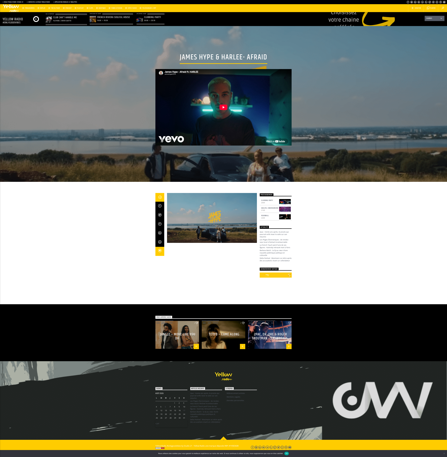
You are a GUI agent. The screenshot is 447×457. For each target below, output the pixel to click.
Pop (170, 323)
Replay (42, 8)
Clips (91, 8)
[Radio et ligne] (289, 275)
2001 (204, 323)
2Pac (251, 323)
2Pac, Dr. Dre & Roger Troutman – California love (270, 338)
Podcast (69, 8)
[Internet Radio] (200, 448)
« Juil (157, 423)
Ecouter (417, 8)
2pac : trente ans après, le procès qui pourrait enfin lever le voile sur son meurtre (274, 234)
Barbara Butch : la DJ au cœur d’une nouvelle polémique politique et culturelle (274, 252)
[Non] (444, 453)
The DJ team (55, 8)
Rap (272, 323)
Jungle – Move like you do (177, 336)
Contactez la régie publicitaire (39, 2)
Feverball (265, 215)
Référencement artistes (236, 393)
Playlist (80, 8)
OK (287, 453)
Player (432, 8)
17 (184, 410)
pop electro (226, 152)
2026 (158, 323)
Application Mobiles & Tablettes (66, 2)
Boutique (102, 8)
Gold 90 (266, 323)
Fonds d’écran (116, 8)
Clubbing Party (267, 200)
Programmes (30, 8)
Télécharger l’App (149, 8)
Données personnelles (235, 400)
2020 (217, 152)
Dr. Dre (258, 323)
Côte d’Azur (132, 8)
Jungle (164, 323)
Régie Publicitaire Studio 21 (13, 2)
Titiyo (215, 323)
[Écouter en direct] (262, 275)
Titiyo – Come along (224, 334)
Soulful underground (269, 208)
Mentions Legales (233, 397)
